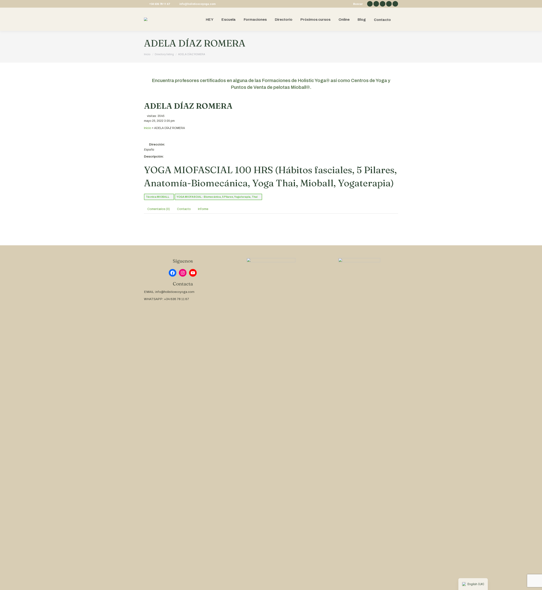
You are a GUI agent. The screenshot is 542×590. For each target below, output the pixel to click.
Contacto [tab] (184, 209)
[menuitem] (209, 19)
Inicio (147, 128)
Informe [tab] (203, 209)
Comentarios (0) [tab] (158, 209)
